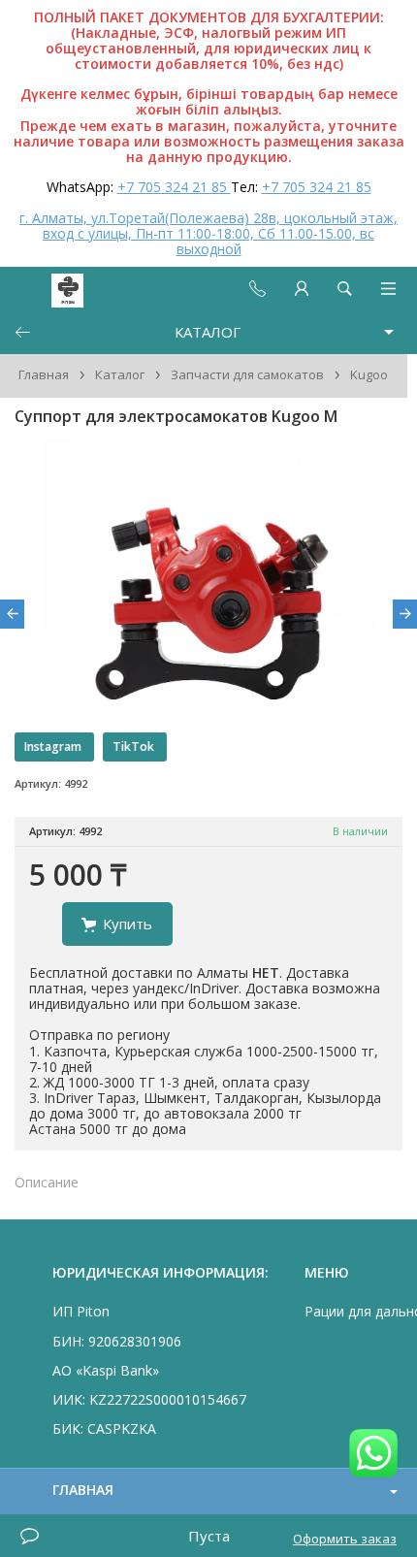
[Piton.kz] (50, 288)
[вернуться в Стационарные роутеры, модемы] (22, 332)
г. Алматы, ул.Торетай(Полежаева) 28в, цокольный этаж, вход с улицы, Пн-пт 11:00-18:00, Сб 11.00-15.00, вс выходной (208, 233)
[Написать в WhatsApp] (373, 1454)
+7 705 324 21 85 (174, 187)
